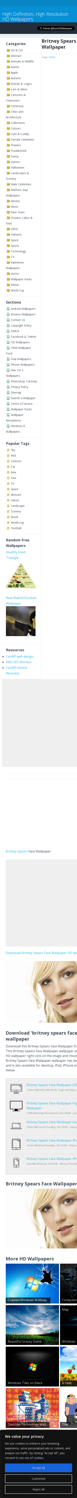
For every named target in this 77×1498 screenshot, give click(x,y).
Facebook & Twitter (23, 336)
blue (13, 472)
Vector (15, 273)
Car (13, 467)
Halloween (17, 167)
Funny (15, 156)
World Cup (17, 290)
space (14, 489)
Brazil (14, 517)
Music (14, 206)
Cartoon (16, 461)
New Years (18, 212)
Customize (38, 1478)
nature (15, 500)
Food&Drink (18, 151)
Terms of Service (22, 404)
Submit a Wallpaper (23, 398)
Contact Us (18, 320)
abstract (16, 494)
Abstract (16, 56)
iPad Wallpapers (21, 359)
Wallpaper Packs (21, 279)
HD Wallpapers (20, 342)
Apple (14, 72)
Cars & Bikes (19, 89)
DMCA (15, 331)
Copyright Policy (21, 325)
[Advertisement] (38, 722)
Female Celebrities (22, 139)
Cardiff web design (19, 656)
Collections (18, 123)
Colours (16, 128)
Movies (15, 201)
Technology (18, 251)
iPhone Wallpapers (23, 364)
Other (14, 229)
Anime (15, 67)
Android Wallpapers (23, 309)
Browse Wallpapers (23, 314)
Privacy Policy (19, 387)
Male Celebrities (21, 184)
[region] (38, 1464)
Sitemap (16, 392)
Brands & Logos (21, 84)
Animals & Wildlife (22, 61)
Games (15, 162)
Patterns (16, 234)
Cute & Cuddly (20, 134)
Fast (13, 478)
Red (13, 455)
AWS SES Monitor (19, 662)
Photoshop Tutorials (24, 381)
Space (15, 240)
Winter (15, 285)
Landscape (18, 506)
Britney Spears (17, 851)
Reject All (38, 1489)
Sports (15, 246)
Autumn (16, 78)
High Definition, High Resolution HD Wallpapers (35, 16)
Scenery (16, 511)
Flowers (16, 145)
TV (12, 257)
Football (16, 528)
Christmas (17, 106)
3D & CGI (17, 50)
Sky (13, 450)
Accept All (38, 1468)
